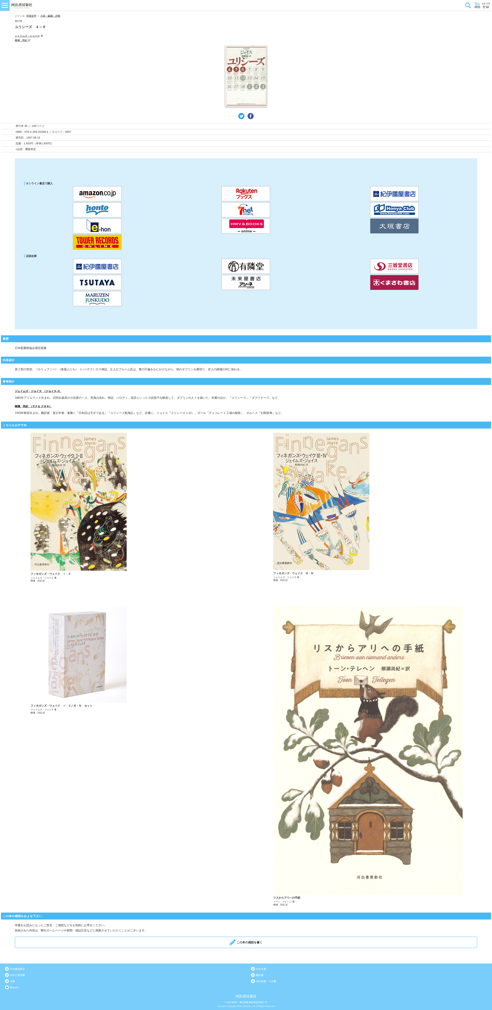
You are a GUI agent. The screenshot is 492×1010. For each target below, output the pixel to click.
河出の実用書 (17, 975)
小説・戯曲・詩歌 (50, 15)
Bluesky (14, 987)
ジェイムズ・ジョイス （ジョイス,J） (38, 391)
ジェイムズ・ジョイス (27, 35)
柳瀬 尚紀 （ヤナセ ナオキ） (33, 406)
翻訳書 (259, 975)
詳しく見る (125, 507)
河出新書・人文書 (266, 981)
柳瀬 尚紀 (21, 40)
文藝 (12, 981)
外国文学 (31, 15)
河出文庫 (261, 969)
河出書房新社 (17, 969)
